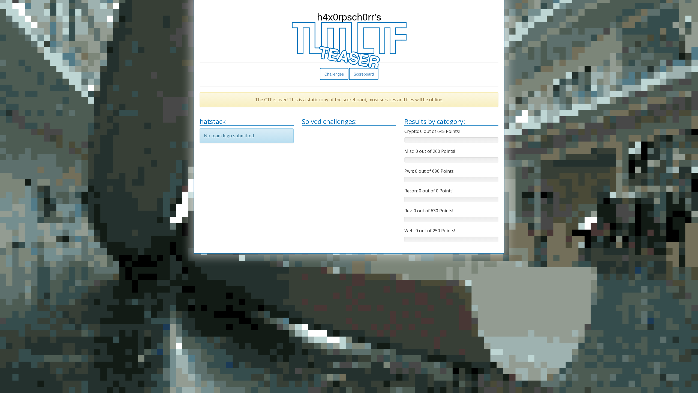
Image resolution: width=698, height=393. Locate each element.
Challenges (334, 74)
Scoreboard (364, 74)
